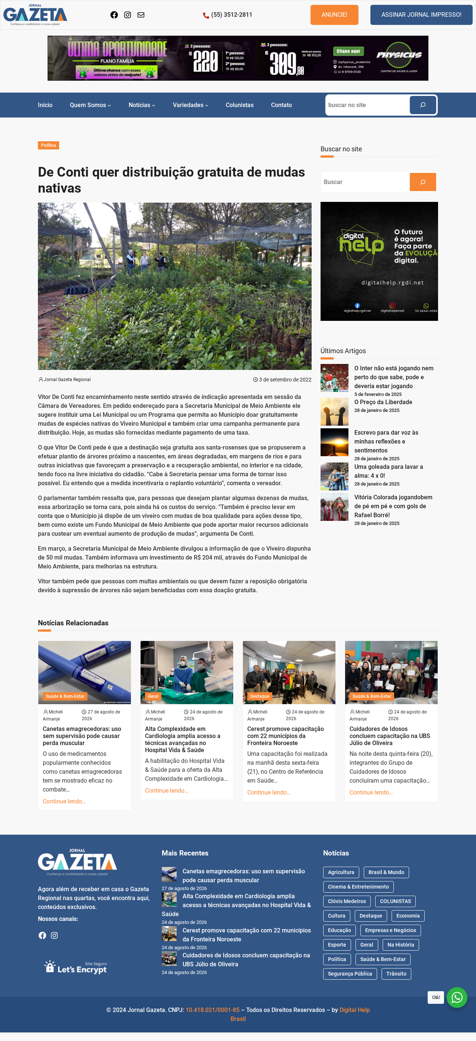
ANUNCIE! (334, 14)
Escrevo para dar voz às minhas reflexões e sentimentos (386, 441)
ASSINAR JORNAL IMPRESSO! (421, 14)
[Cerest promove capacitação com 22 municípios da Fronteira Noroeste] (169, 935)
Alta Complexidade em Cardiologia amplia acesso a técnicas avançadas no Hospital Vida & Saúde (183, 739)
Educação (339, 930)
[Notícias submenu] (153, 105)
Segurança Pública (350, 974)
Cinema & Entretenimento (358, 887)
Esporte (337, 945)
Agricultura (341, 872)
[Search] (423, 105)
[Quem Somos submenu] (109, 105)
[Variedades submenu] (207, 105)
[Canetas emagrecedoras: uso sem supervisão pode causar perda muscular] (169, 875)
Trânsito (396, 974)
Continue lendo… (64, 801)
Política (48, 145)
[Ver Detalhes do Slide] (238, 58)
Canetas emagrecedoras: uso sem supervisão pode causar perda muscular (82, 736)
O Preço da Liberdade (383, 402)
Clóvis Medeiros (347, 901)
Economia (408, 916)
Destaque (259, 696)
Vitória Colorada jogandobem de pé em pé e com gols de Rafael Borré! (393, 506)
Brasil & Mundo (386, 872)
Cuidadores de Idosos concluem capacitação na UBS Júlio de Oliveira (390, 736)
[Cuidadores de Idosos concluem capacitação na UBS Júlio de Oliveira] (169, 960)
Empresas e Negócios (390, 930)
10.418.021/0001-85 (212, 1009)
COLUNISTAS (395, 901)
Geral (153, 696)
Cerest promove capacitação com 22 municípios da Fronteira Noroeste (285, 736)
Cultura (336, 916)
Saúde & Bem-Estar (65, 696)
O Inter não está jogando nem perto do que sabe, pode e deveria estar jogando (394, 377)
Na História (400, 945)
